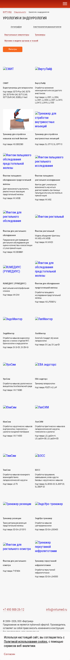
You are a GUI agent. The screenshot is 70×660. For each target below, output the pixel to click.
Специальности (20, 12)
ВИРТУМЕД (7, 12)
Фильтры (13, 49)
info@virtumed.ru (56, 609)
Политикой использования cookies (25, 641)
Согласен (9, 654)
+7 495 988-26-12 (13, 609)
